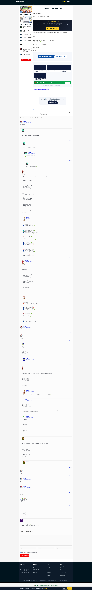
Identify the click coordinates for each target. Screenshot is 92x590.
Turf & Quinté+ (35, 570)
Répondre (70, 127)
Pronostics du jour (50, 585)
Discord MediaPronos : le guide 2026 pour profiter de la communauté (27, 45)
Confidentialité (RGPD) (63, 570)
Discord (47, 3)
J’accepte (69, 588)
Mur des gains (49, 572)
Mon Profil (51, 3)
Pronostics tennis (36, 569)
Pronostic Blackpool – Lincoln (26, 31)
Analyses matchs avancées (43, 585)
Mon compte (48, 575)
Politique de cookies (63, 572)
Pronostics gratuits (55, 3)
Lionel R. (24, 121)
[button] (52, 89)
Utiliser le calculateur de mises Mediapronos (42, 89)
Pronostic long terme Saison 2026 (26, 55)
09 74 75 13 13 (57, 580)
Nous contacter (49, 577)
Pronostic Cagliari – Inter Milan (27, 27)
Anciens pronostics (44, 114)
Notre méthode (49, 566)
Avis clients (48, 570)
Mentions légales (62, 566)
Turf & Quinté (36, 585)
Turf (34, 3)
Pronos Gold (35, 572)
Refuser (64, 588)
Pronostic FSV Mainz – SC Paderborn (27, 41)
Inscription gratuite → (52, 102)
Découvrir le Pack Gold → (52, 28)
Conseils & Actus (38, 3)
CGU (60, 569)
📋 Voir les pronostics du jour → (46, 56)
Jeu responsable (56, 585)
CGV (60, 567)
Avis (44, 3)
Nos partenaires (62, 575)
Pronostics (31, 3)
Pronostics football (36, 567)
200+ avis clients (26, 567)
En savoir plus (45, 588)
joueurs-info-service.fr (67, 580)
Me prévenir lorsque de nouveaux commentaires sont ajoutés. (30, 552)
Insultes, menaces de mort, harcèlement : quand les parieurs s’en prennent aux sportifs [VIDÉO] (27, 50)
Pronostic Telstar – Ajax (27, 34)
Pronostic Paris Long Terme (27, 37)
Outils (42, 3)
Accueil (28, 3)
